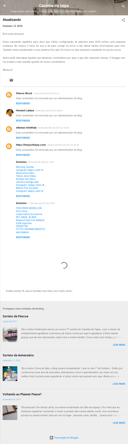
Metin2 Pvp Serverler (27, 188)
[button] (123, 20)
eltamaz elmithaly (26, 127)
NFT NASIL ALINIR (26, 217)
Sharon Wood (24, 93)
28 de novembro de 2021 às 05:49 (63, 145)
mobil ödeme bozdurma (29, 214)
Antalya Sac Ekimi (25, 179)
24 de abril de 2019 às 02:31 (46, 93)
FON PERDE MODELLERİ (29, 208)
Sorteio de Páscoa (15, 316)
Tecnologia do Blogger (66, 437)
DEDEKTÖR (22, 226)
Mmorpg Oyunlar (25, 167)
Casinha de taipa (54, 5)
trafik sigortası (24, 223)
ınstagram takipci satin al (29, 170)
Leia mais (119, 344)
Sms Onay (21, 211)
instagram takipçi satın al (29, 191)
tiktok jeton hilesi (25, 173)
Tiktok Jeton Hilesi (26, 176)
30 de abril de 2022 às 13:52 (41, 162)
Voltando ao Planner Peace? (22, 394)
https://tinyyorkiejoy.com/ (31, 144)
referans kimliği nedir (27, 182)
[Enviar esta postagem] (11, 81)
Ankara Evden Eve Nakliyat (30, 220)
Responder (23, 103)
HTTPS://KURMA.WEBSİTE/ (31, 229)
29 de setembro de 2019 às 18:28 (53, 127)
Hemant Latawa (25, 110)
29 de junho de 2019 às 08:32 (48, 110)
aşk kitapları (22, 232)
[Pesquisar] (123, 7)
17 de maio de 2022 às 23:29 (41, 203)
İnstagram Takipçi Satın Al (30, 185)
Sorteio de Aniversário (18, 355)
